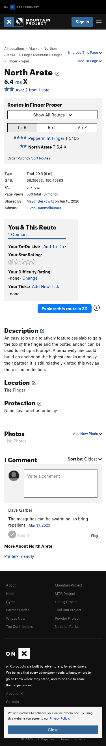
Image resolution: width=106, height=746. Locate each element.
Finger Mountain (35, 55)
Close (53, 729)
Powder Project (67, 618)
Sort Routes (40, 158)
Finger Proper (18, 61)
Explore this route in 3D (65, 308)
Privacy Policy (59, 718)
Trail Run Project (68, 610)
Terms (65, 739)
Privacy (79, 739)
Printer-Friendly (19, 556)
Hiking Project (66, 601)
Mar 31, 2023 (39, 525)
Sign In (82, 21)
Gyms (10, 601)
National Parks (67, 626)
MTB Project (65, 593)
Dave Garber (20, 510)
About (11, 585)
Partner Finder (17, 610)
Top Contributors (19, 626)
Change (30, 277)
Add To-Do (53, 246)
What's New (15, 618)
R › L (52, 127)
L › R (22, 127)
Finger (57, 55)
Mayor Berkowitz (40, 201)
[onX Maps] (18, 658)
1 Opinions (18, 234)
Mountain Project (68, 585)
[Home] (30, 22)
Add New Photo (86, 433)
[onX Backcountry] (21, 7)
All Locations (14, 48)
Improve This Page (83, 52)
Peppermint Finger (46, 138)
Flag (94, 535)
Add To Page (88, 61)
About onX (14, 693)
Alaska (34, 48)
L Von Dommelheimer (44, 208)
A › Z (82, 127)
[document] (53, 722)
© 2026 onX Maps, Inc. (38, 739)
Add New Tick (45, 286)
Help (10, 593)
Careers (12, 701)
